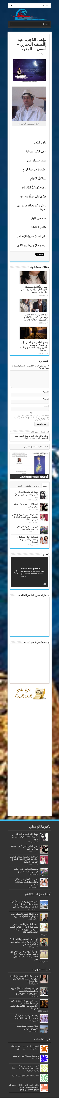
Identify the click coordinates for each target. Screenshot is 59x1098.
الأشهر (45, 486)
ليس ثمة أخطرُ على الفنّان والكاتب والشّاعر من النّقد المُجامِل (27, 539)
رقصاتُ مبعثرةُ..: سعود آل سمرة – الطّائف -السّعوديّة (26, 1016)
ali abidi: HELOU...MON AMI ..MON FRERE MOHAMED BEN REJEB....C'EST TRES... (24, 1087)
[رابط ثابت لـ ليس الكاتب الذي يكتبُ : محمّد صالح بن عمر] (44, 507)
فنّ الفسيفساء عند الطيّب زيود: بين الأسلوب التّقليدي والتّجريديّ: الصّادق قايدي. (35, 317)
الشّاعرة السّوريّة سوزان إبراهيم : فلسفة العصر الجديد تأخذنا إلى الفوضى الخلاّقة (25, 517)
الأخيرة (37, 486)
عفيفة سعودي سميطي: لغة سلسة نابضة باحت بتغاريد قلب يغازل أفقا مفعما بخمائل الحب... (25, 1068)
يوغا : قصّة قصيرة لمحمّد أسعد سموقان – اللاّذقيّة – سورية (24, 915)
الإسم (46, 392)
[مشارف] (29, 14)
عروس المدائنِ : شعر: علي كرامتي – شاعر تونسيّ (26, 870)
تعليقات (28, 486)
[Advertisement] (29, 768)
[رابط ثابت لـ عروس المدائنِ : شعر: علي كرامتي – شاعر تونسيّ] (44, 530)
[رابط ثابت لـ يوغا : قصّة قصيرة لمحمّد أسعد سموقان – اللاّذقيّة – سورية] (44, 917)
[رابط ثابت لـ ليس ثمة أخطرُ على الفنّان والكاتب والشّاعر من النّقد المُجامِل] (44, 540)
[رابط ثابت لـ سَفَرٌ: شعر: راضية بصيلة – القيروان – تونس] (44, 1029)
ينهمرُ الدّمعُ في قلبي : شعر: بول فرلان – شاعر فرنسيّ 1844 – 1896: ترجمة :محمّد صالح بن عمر (23, 955)
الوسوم (19, 486)
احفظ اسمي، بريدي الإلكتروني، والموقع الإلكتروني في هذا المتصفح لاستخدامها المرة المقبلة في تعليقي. (31, 417)
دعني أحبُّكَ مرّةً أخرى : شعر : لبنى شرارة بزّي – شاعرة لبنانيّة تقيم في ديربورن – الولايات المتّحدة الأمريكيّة (24, 928)
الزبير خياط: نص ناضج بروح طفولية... (24, 1075)
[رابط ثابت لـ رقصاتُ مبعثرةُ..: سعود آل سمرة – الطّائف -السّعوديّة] (44, 1018)
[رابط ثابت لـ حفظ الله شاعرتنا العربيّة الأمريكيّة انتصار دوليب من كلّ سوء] (44, 495)
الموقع (46, 406)
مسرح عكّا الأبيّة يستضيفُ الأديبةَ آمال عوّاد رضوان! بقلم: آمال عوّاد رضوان (34, 289)
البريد (46, 399)
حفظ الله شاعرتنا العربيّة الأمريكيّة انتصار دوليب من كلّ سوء (26, 494)
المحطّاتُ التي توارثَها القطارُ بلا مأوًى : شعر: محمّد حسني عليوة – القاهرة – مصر (24, 941)
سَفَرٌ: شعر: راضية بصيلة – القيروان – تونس (26, 1027)
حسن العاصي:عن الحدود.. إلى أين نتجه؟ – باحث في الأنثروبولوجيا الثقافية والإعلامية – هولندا (34, 346)
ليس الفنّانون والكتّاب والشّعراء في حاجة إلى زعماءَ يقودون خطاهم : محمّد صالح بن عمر (24, 904)
